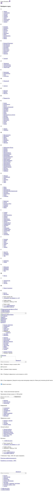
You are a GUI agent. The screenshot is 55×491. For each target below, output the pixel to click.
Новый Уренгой (7, 167)
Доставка (5, 423)
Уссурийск (6, 254)
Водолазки (6, 342)
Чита (4, 270)
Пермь (5, 188)
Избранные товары (8, 432)
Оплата (5, 422)
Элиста (5, 282)
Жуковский (6, 81)
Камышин (5, 108)
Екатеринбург (6, 73)
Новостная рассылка (8, 433)
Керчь (4, 112)
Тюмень (5, 247)
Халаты (5, 349)
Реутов (5, 202)
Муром (5, 141)
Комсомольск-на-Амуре (9, 114)
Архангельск (6, 19)
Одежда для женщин (8, 480)
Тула (4, 245)
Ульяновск (6, 253)
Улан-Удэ (5, 252)
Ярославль (6, 294)
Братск (5, 37)
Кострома (5, 117)
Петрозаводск (6, 189)
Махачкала (6, 136)
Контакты (5, 415)
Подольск (5, 192)
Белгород (5, 30)
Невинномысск (7, 152)
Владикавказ (6, 45)
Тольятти (5, 243)
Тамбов (5, 240)
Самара (5, 213)
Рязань (5, 207)
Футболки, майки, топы (9, 484)
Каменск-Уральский (8, 107)
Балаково (5, 26)
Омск (4, 178)
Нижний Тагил (7, 158)
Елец (4, 74)
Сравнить (3, 316)
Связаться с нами (7, 434)
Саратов (5, 217)
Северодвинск (6, 220)
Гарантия (5, 409)
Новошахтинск (7, 165)
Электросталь (6, 280)
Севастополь (6, 219)
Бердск (5, 32)
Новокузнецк (6, 159)
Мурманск (6, 140)
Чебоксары (6, 267)
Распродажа (6, 340)
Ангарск (5, 14)
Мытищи (5, 142)
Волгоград (6, 48)
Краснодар (6, 118)
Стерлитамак (6, 230)
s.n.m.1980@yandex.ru (8, 306)
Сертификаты (6, 410)
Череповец (6, 269)
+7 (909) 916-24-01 (5, 310)
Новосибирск (6, 163)
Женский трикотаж (8, 341)
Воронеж (5, 53)
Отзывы (5, 411)
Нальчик (5, 150)
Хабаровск (6, 260)
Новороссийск (7, 161)
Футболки (5, 348)
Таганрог (5, 239)
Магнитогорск (7, 134)
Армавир (5, 16)
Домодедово (6, 67)
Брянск (5, 38)
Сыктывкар (6, 234)
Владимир (5, 47)
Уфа (4, 255)
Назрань (5, 148)
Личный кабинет (7, 429)
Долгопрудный (7, 66)
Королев (5, 116)
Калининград (6, 104)
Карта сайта (6, 435)
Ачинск (5, 21)
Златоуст (5, 85)
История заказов (7, 430)
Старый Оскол (7, 229)
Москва (5, 138)
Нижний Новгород (8, 156)
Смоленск (5, 225)
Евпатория (6, 72)
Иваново (5, 90)
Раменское (6, 201)
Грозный (5, 58)
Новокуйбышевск (7, 160)
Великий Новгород (8, 43)
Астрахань (6, 20)
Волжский (6, 51)
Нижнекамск (6, 155)
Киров (5, 113)
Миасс (5, 137)
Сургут (5, 231)
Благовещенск (6, 35)
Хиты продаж (6, 339)
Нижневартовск (7, 154)
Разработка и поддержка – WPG (8, 460)
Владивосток (6, 44)
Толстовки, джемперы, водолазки (11, 483)
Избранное (3, 319)
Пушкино (5, 196)
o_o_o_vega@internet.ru (9, 305)
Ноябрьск (5, 170)
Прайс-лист (6, 414)
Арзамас (5, 15)
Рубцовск (5, 205)
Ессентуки (6, 76)
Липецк (5, 128)
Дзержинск (6, 63)
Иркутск (5, 93)
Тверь (4, 242)
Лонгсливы (6, 345)
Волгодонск (6, 49)
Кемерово (5, 110)
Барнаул (5, 29)
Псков (4, 194)
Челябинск (6, 268)
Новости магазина (6, 384)
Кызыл (5, 123)
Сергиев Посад (7, 222)
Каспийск (5, 109)
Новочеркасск (6, 164)
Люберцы (5, 130)
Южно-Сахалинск (7, 288)
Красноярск (6, 120)
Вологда (5, 52)
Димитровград (7, 64)
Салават (5, 212)
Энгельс (5, 283)
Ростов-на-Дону (7, 203)
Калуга (5, 105)
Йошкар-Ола (6, 98)
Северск (5, 221)
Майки (5, 346)
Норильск (5, 169)
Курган (5, 121)
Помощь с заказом (7, 420)
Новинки (5, 337)
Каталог (5, 475)
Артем (5, 18)
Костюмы (5, 344)
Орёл (4, 182)
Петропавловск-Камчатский (10, 191)
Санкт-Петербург (7, 215)
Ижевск (5, 92)
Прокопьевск (6, 193)
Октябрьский (6, 177)
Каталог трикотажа (8, 324)
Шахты (5, 275)
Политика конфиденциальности (8, 458)
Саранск (5, 216)
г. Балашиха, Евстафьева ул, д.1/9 (11, 298)
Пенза (4, 187)
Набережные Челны (8, 147)
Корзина (3, 322)
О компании (6, 408)
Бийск (4, 34)
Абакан (5, 11)
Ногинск (5, 168)
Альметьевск (6, 12)
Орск (4, 181)
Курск (4, 122)
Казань (5, 103)
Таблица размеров (7, 413)
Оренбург (5, 179)
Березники (6, 33)
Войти (11, 314)
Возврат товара (7, 424)
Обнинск (5, 175)
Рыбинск (5, 206)
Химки (5, 262)
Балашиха (5, 28)
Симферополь (6, 224)
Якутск (5, 293)
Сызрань (5, 233)
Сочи (4, 226)
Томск (4, 244)
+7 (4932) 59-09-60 (5, 311)
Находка (5, 151)
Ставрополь (6, 228)
